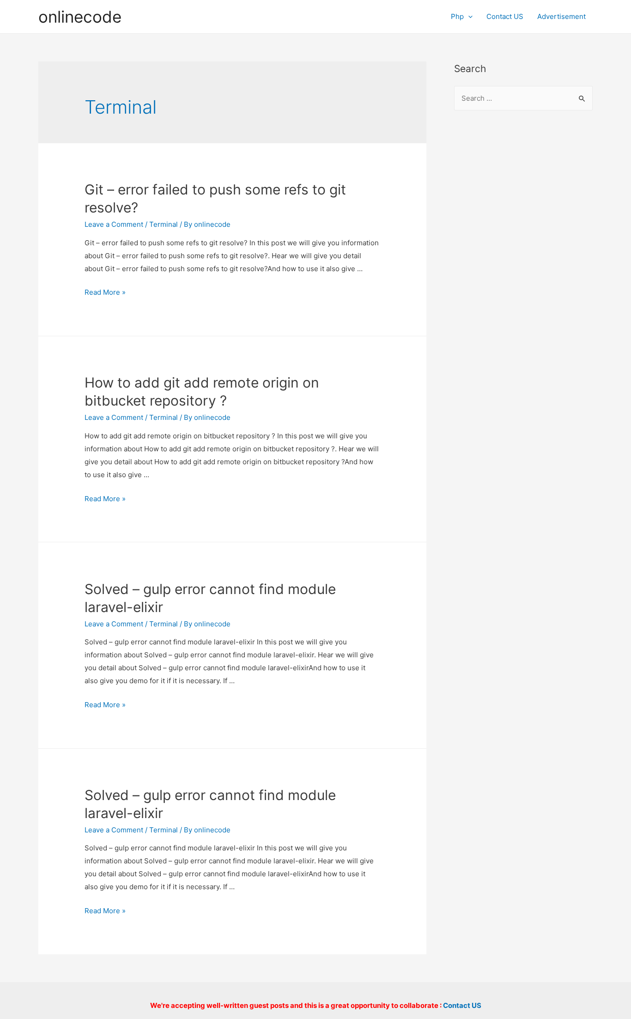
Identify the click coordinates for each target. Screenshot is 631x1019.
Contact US (504, 16)
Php (457, 16)
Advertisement (561, 16)
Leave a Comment (114, 224)
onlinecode (79, 16)
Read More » (105, 292)
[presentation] (468, 16)
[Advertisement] (523, 268)
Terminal (163, 224)
